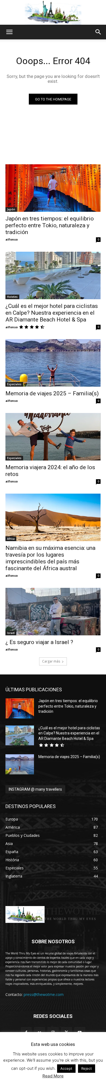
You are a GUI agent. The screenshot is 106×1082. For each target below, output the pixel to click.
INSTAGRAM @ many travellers (35, 789)
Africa (11, 539)
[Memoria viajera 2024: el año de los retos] (53, 436)
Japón (11, 209)
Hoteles (12, 297)
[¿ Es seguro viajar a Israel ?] (53, 611)
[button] (9, 32)
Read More (53, 1075)
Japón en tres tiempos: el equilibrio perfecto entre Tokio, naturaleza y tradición (49, 225)
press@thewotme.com (44, 994)
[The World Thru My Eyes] (53, 12)
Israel (11, 633)
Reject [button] (86, 1068)
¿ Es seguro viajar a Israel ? (39, 642)
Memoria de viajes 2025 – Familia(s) (52, 393)
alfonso (11, 239)
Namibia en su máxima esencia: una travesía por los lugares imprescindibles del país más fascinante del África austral (50, 558)
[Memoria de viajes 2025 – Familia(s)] (53, 363)
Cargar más (51, 661)
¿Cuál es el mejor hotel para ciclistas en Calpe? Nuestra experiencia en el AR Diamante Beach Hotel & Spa (51, 313)
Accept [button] (66, 1068)
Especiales (14, 384)
